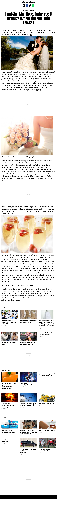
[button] (2, 1)
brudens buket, (6, 207)
